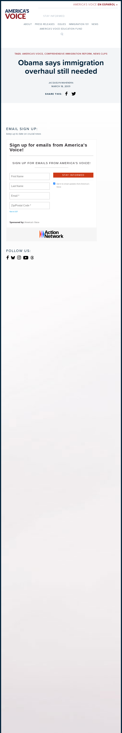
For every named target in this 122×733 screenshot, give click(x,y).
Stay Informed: (54, 16)
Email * (14, 194)
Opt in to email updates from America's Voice (72, 185)
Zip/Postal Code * (20, 204)
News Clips (100, 53)
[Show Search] (62, 34)
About (28, 24)
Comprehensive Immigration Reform (68, 53)
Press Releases (45, 24)
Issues (62, 24)
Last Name (16, 184)
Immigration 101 (79, 24)
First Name (17, 175)
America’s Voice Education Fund (61, 28)
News (95, 24)
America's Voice (95, 4)
